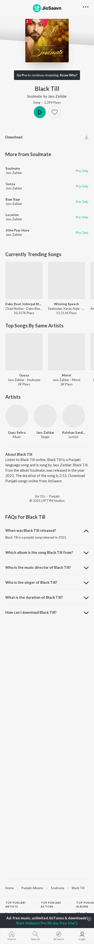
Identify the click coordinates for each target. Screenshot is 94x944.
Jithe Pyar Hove (17, 230)
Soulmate (34, 96)
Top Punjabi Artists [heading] (15, 904)
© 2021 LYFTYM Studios (47, 501)
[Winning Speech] (66, 280)
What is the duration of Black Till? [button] (34, 597)
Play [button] (40, 112)
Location (12, 215)
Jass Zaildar (57, 96)
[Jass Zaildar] (45, 416)
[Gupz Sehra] (16, 416)
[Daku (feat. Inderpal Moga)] (24, 280)
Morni (66, 375)
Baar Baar (13, 199)
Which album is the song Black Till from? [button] (39, 552)
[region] (47, 887)
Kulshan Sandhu (73, 432)
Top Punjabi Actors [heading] (51, 904)
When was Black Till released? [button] (30, 530)
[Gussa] (24, 352)
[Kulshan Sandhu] (73, 416)
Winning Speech (66, 304)
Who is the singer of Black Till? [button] (31, 582)
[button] (54, 112)
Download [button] (13, 137)
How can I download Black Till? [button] (30, 612)
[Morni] (66, 352)
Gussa (10, 184)
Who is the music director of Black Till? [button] (38, 567)
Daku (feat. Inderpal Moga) (24, 304)
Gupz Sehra (17, 432)
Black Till (78, 888)
